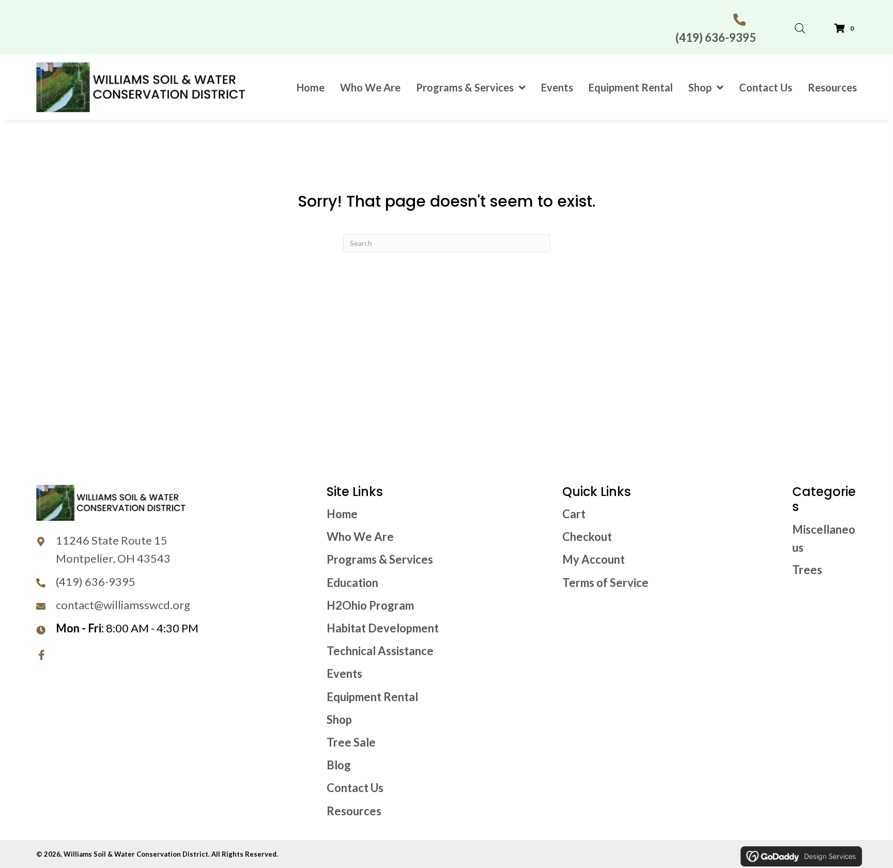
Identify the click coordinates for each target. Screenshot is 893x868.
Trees (807, 570)
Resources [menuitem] (354, 811)
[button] (41, 655)
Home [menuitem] (342, 514)
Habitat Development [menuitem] (383, 628)
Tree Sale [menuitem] (351, 742)
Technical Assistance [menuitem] (380, 651)
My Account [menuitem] (593, 559)
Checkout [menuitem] (587, 537)
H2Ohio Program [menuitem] (370, 605)
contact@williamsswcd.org (123, 605)
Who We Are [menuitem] (360, 537)
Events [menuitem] (344, 673)
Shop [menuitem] (339, 719)
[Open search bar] (800, 26)
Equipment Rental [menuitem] (372, 697)
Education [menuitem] (352, 583)
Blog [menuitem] (339, 765)
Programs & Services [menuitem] (380, 559)
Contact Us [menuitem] (355, 788)
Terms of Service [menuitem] (605, 583)
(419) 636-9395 (715, 37)
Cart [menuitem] (574, 514)
